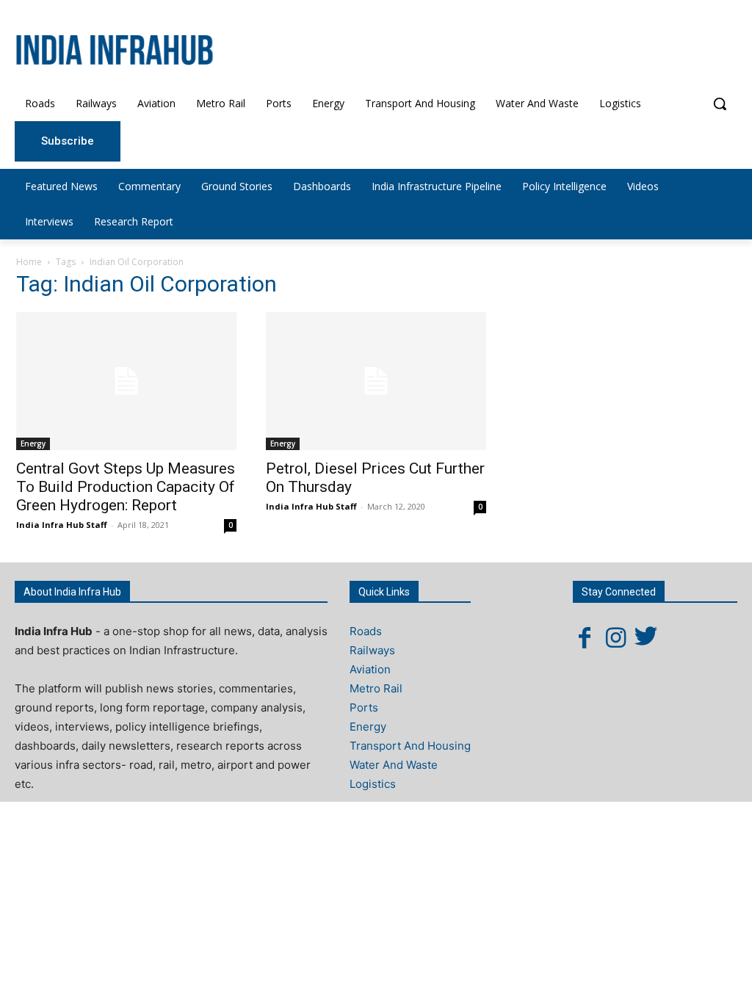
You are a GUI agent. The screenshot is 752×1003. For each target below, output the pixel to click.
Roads (366, 631)
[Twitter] (646, 637)
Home (29, 262)
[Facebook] (584, 637)
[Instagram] (615, 637)
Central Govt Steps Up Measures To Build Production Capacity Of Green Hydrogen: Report (125, 487)
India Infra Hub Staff (61, 524)
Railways (372, 650)
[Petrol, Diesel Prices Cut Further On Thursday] (376, 381)
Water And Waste (394, 765)
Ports (364, 707)
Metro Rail (376, 688)
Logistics (373, 784)
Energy (33, 443)
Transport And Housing (410, 746)
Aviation (370, 669)
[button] (719, 103)
